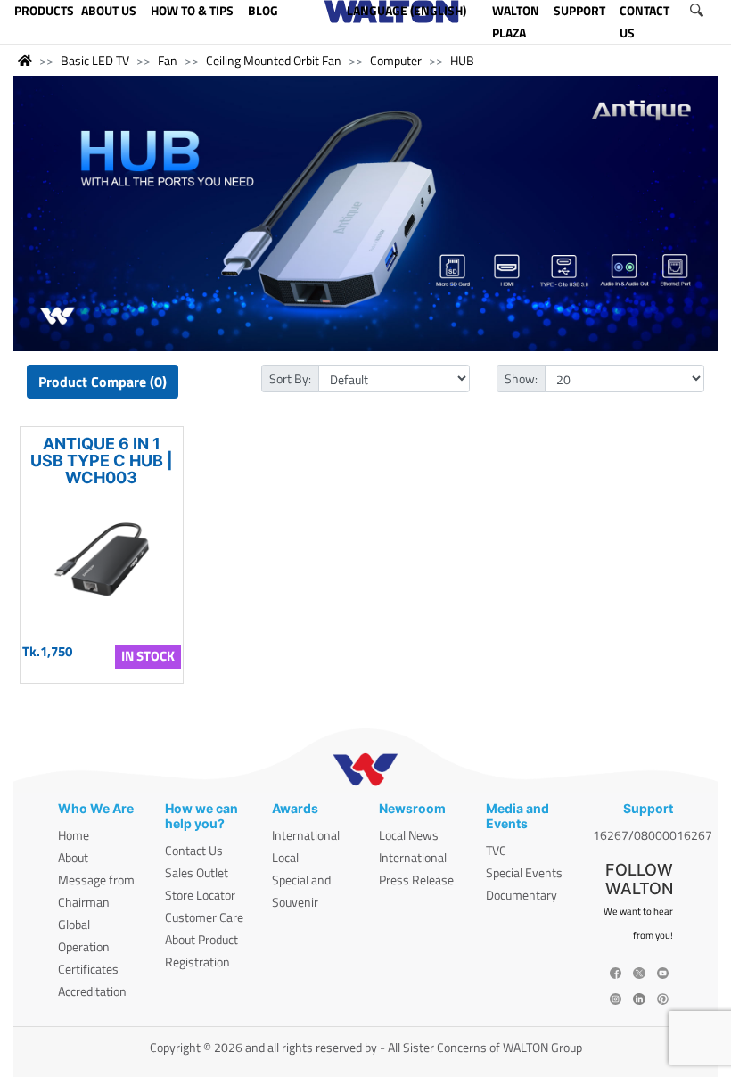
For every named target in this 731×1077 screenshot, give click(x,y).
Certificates (88, 968)
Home (73, 835)
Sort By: (290, 378)
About (73, 857)
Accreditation (92, 991)
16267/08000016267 (652, 835)
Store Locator (200, 894)
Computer (396, 60)
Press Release (416, 879)
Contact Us (194, 850)
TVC (496, 850)
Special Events (524, 872)
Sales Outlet (196, 872)
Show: (521, 378)
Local (285, 857)
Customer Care (204, 917)
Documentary (521, 894)
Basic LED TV (95, 60)
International (306, 835)
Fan (167, 60)
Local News (409, 835)
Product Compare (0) (102, 381)
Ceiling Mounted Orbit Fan (273, 60)
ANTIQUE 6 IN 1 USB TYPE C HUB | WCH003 (101, 460)
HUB (462, 60)
